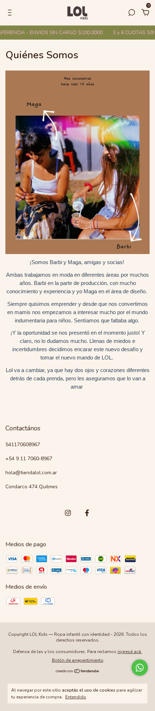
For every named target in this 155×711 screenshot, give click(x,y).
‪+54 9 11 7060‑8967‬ (28, 458)
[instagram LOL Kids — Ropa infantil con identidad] (68, 513)
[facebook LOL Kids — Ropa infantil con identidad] (87, 513)
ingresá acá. (130, 652)
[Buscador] (131, 13)
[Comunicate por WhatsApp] (140, 668)
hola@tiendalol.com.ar (31, 472)
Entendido (75, 697)
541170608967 (22, 444)
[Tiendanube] (77, 672)
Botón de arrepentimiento (77, 660)
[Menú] (11, 13)
